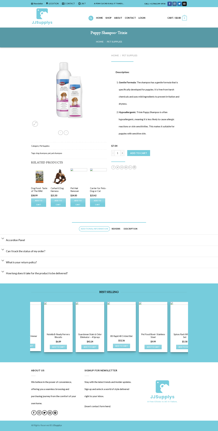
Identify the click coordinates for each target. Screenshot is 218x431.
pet (49, 153)
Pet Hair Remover (74, 189)
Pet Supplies (114, 41)
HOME (99, 18)
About (118, 18)
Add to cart (38, 203)
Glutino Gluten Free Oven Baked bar (120, 335)
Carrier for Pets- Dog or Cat (98, 189)
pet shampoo (56, 153)
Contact (130, 18)
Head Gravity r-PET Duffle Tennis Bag (183, 335)
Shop (108, 18)
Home (100, 41)
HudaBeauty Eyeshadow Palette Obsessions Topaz (89, 337)
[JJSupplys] (57, 16)
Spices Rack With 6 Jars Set (57, 335)
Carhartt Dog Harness (57, 189)
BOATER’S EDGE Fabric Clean (152, 335)
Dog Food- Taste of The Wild (39, 189)
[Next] (106, 191)
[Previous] (31, 191)
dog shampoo (41, 153)
